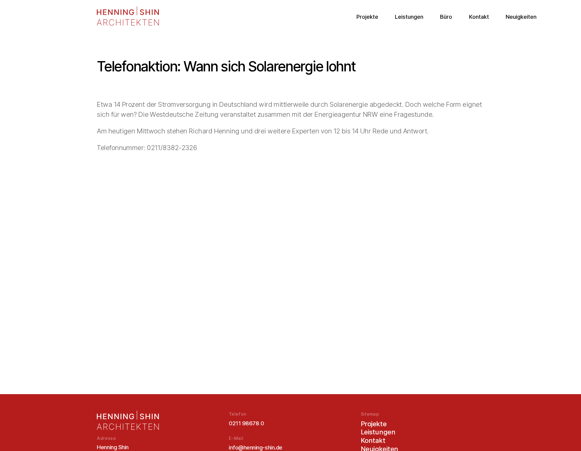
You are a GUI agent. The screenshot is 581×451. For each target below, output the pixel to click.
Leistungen (409, 17)
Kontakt (479, 17)
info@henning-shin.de (255, 447)
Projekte (367, 17)
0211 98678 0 (246, 423)
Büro (446, 17)
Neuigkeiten (521, 17)
